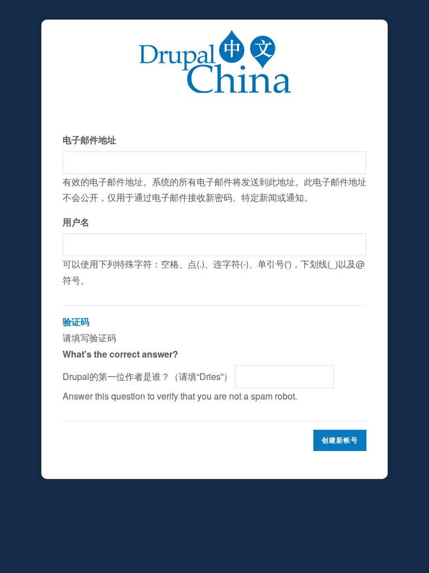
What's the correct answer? (120, 353)
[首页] (215, 37)
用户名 (76, 221)
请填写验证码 (180, 358)
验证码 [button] (76, 321)
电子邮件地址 (89, 139)
